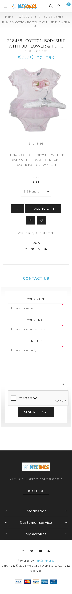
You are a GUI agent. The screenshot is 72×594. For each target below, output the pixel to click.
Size (36, 178)
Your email (36, 320)
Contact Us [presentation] (36, 278)
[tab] (36, 278)
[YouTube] (40, 551)
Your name (36, 299)
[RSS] (48, 551)
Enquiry (36, 341)
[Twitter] (32, 551)
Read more (36, 491)
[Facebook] (23, 551)
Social (36, 243)
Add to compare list (30, 220)
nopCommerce (44, 561)
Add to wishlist (41, 220)
